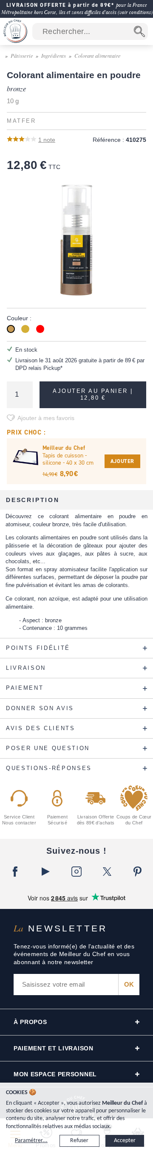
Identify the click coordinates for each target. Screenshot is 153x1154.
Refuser (79, 1140)
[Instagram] (76, 871)
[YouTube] (46, 871)
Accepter (125, 1140)
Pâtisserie (22, 55)
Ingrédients (53, 55)
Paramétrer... (31, 1140)
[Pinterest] (137, 871)
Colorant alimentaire (97, 55)
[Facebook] (15, 871)
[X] (107, 871)
